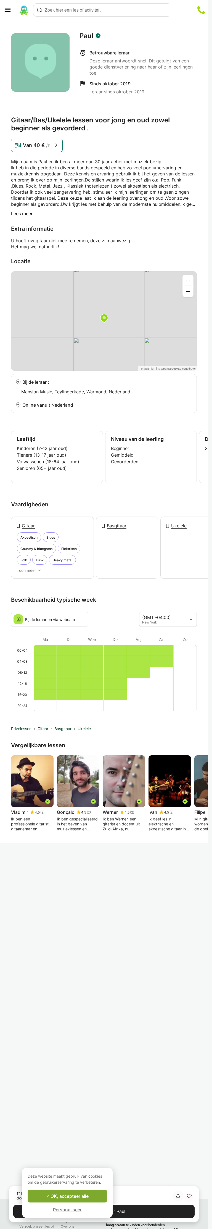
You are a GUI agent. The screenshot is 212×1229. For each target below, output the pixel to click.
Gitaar (28, 525)
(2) (42, 812)
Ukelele (179, 525)
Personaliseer (67, 1209)
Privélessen (21, 728)
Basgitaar (116, 525)
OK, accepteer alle (69, 1196)
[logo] (24, 9)
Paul (86, 35)
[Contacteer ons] (201, 10)
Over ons (68, 1226)
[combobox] (102, 10)
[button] (189, 1195)
